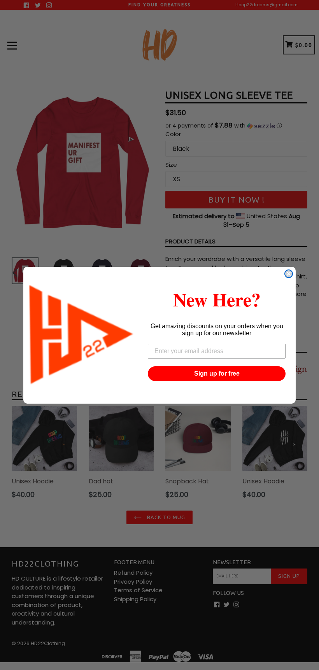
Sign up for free (217, 373)
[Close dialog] (289, 274)
